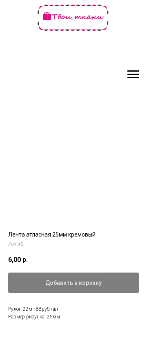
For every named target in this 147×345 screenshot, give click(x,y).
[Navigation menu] (133, 74)
